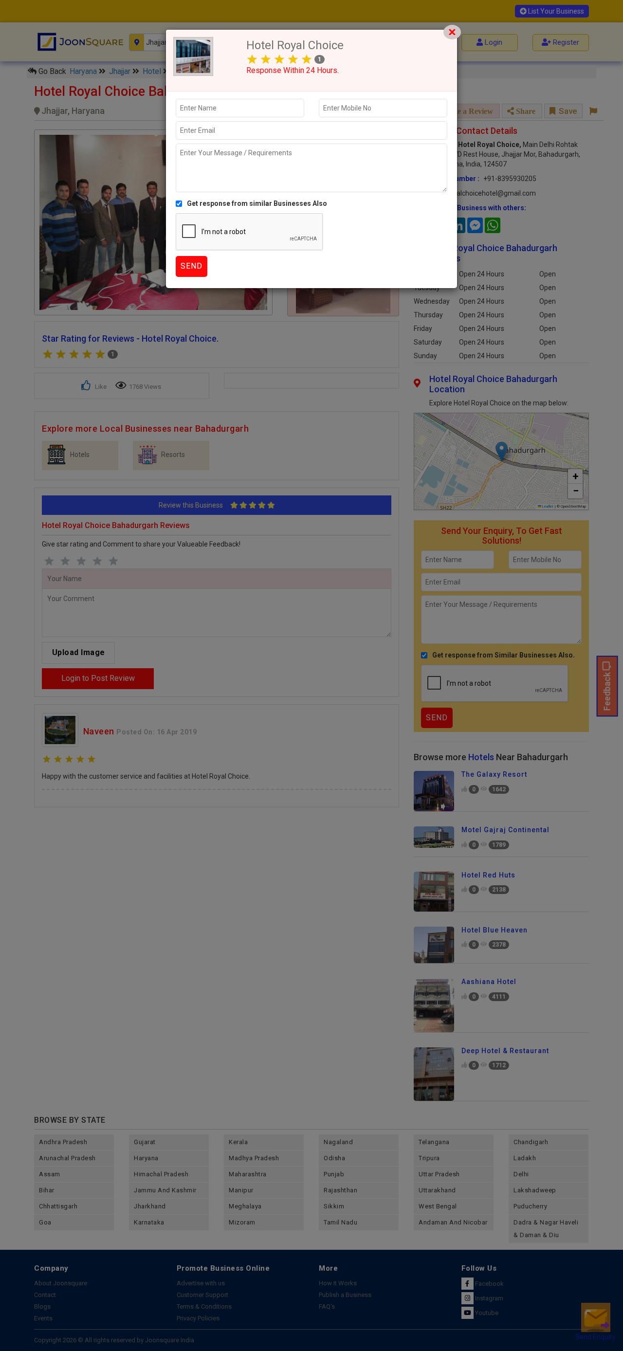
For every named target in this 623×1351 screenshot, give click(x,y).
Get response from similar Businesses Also (257, 203)
